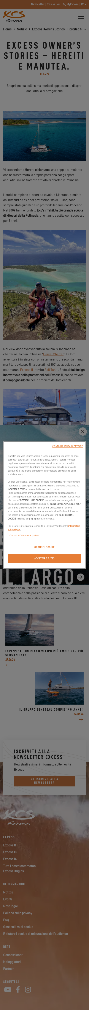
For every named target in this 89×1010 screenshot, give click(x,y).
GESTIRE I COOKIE (44, 547)
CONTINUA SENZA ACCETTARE (67, 446)
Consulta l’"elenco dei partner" (25, 536)
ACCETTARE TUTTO (44, 558)
